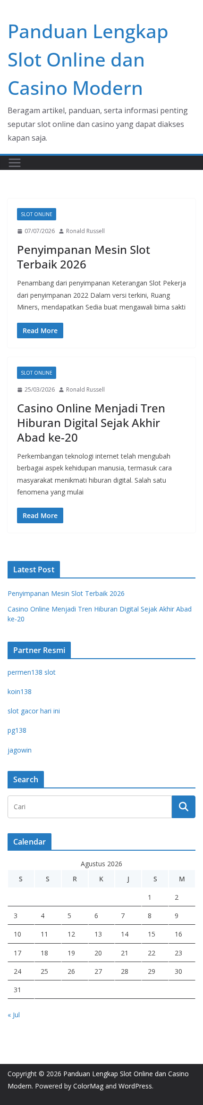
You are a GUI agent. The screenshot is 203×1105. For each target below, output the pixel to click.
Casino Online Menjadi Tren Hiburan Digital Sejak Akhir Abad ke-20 (91, 422)
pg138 (17, 730)
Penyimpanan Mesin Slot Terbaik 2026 (83, 257)
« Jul (14, 1014)
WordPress (135, 1085)
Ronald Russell (85, 231)
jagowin (20, 749)
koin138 (20, 691)
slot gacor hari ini (34, 710)
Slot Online (36, 214)
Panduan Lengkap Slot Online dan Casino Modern (88, 59)
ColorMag (88, 1085)
